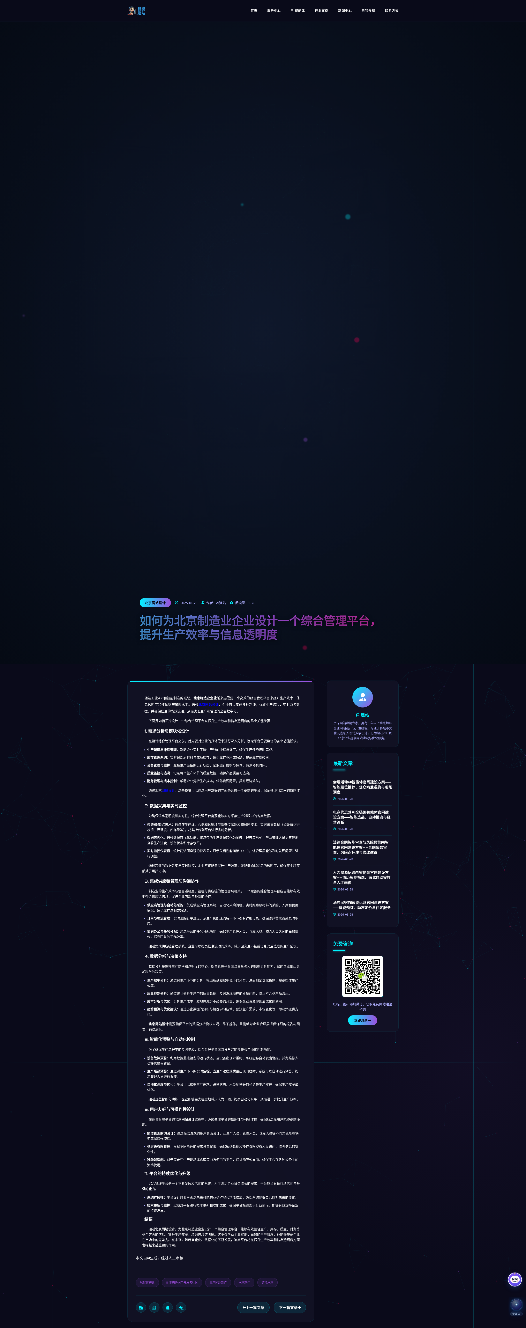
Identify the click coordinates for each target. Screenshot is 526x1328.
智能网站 (267, 1282)
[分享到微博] (154, 1307)
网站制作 (244, 1282)
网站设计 (168, 790)
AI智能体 (298, 11)
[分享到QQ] (168, 1307)
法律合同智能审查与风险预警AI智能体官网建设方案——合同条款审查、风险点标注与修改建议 (361, 847)
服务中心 (274, 11)
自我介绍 (368, 11)
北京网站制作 (218, 1282)
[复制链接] (181, 1307)
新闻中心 (345, 11)
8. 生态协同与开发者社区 (182, 1282)
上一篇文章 (255, 1307)
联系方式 (392, 11)
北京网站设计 (208, 705)
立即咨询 (361, 1020)
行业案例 (321, 11)
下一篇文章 (288, 1307)
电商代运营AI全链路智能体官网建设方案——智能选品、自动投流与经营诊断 (362, 817)
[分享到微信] (141, 1307)
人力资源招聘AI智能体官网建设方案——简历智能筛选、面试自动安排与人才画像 (362, 877)
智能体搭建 (147, 1282)
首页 (254, 11)
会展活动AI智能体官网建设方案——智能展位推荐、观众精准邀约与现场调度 (362, 787)
